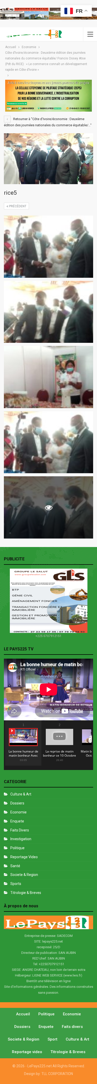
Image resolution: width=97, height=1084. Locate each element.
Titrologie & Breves (25, 893)
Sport (52, 1039)
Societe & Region (24, 875)
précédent (17, 206)
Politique (17, 848)
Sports (15, 884)
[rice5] (48, 247)
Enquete (17, 821)
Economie (18, 812)
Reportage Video (24, 857)
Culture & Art (20, 794)
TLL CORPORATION (57, 1074)
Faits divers (19, 830)
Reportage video (27, 1052)
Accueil (23, 1014)
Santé (15, 866)
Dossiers (17, 803)
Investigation (20, 839)
